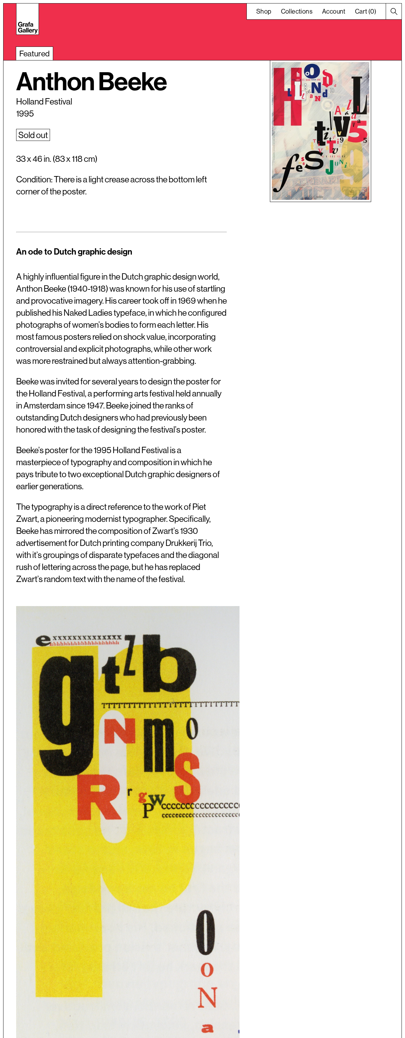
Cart (365, 11)
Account (334, 11)
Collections (297, 11)
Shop (263, 11)
